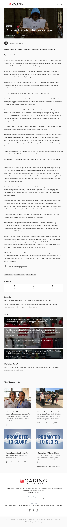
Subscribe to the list (20, 305)
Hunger (36, 505)
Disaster (16, 505)
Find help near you (33, 493)
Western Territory (31, 274)
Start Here (38, 499)
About (23, 499)
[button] (6, 4)
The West (9, 26)
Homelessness (8, 274)
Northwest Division (19, 274)
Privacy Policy (50, 520)
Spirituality (57, 505)
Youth (42, 505)
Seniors (48, 505)
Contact (29, 499)
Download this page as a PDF (19, 267)
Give (44, 499)
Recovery (9, 505)
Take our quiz (31, 367)
